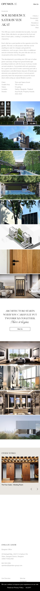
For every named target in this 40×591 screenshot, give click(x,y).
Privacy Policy (18, 587)
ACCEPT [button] (28, 587)
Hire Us (35, 4)
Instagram (23, 581)
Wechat (22, 578)
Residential (5, 11)
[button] (37, 489)
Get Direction (6, 578)
